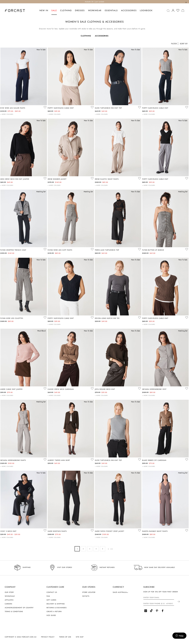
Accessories (101, 36)
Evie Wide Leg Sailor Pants (12, 108)
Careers (8, 604)
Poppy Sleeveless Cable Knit (61, 108)
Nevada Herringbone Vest (154, 389)
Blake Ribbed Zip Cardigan (154, 460)
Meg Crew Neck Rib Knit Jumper (14, 179)
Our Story (9, 592)
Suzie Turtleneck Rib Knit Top (108, 108)
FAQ (48, 596)
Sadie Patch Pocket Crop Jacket (109, 531)
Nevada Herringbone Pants (13, 460)
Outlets (85, 596)
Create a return (54, 611)
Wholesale (10, 596)
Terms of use (65, 637)
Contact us (52, 592)
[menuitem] (44, 10)
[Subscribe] (178, 602)
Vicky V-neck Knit (8, 531)
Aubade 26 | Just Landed (94, 2)
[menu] (96, 10)
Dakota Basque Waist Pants (155, 531)
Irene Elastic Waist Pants (107, 179)
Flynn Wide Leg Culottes (11, 318)
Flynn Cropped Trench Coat (13, 250)
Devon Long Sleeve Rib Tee (107, 318)
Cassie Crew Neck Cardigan (61, 389)
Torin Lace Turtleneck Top (107, 250)
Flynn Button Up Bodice (153, 250)
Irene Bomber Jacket (57, 179)
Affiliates (9, 600)
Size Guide (51, 615)
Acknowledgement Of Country (19, 608)
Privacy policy (48, 637)
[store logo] (15, 10)
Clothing (86, 36)
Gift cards (51, 600)
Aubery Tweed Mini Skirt (59, 460)
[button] (183, 44)
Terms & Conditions (14, 611)
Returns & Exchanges (57, 608)
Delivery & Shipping (56, 604)
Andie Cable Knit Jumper (11, 389)
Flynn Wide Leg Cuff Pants (60, 250)
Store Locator (88, 592)
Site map (80, 637)
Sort (183, 44)
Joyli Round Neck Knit (105, 389)
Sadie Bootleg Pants (57, 531)
